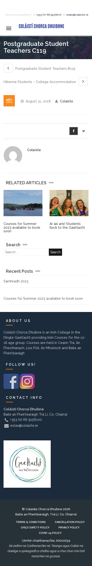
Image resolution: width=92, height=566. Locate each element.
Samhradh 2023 (16, 281)
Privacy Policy (69, 527)
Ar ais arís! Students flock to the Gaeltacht (67, 225)
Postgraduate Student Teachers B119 (44, 68)
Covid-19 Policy (50, 533)
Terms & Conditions (31, 522)
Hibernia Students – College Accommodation (40, 82)
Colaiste (66, 101)
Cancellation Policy (70, 522)
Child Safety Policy (35, 527)
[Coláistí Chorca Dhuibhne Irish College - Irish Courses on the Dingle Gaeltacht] (41, 25)
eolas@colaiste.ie (77, 14)
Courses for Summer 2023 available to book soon (22, 227)
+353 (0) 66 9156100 (49, 14)
